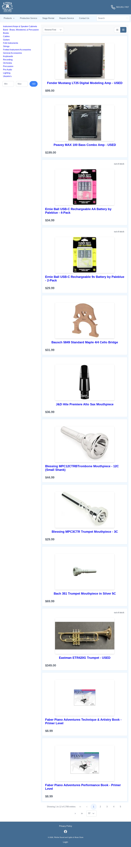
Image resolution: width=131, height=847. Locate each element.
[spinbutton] (8, 84)
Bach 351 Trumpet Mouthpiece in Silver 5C (85, 593)
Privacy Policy (65, 825)
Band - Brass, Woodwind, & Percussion (21, 30)
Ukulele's (7, 76)
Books (6, 33)
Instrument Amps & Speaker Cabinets (20, 26)
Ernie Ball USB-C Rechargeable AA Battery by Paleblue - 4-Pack (78, 210)
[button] (61, 29)
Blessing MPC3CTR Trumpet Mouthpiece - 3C (85, 531)
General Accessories (12, 53)
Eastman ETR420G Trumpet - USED (84, 657)
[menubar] (46, 18)
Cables (6, 36)
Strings (6, 46)
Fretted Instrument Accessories (17, 50)
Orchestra (7, 63)
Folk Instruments (10, 43)
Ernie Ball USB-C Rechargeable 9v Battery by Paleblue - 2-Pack (84, 278)
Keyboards (8, 56)
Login (65, 841)
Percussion (8, 66)
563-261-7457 (122, 7)
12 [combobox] (89, 813)
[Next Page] (75, 813)
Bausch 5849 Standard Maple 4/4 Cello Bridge (84, 342)
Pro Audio (7, 70)
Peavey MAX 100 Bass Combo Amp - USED (85, 145)
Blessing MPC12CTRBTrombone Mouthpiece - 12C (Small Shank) (82, 467)
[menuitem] (9, 18)
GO (33, 84)
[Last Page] (82, 813)
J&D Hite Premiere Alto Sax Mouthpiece (84, 404)
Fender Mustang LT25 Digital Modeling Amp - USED (84, 83)
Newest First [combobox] (50, 30)
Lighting (6, 73)
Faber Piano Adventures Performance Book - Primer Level (83, 786)
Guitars (6, 40)
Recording (8, 60)
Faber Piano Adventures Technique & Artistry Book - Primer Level (83, 721)
